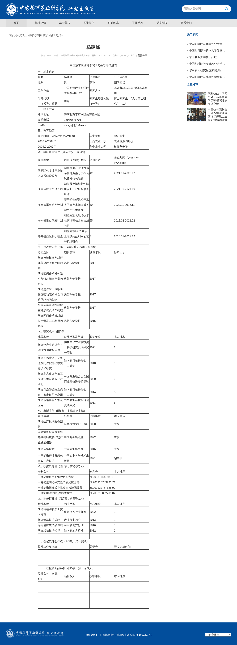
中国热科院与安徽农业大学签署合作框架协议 (207, 63)
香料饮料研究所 (38, 35)
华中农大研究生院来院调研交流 (207, 70)
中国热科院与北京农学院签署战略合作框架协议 (207, 76)
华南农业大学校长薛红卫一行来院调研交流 (207, 57)
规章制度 (161, 22)
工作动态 (137, 22)
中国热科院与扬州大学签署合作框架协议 (207, 50)
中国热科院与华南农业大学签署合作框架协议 (207, 44)
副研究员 (55, 35)
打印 (133, 55)
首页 (16, 22)
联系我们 (186, 22)
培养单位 (64, 22)
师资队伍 (89, 22)
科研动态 (113, 22)
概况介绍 (40, 22)
